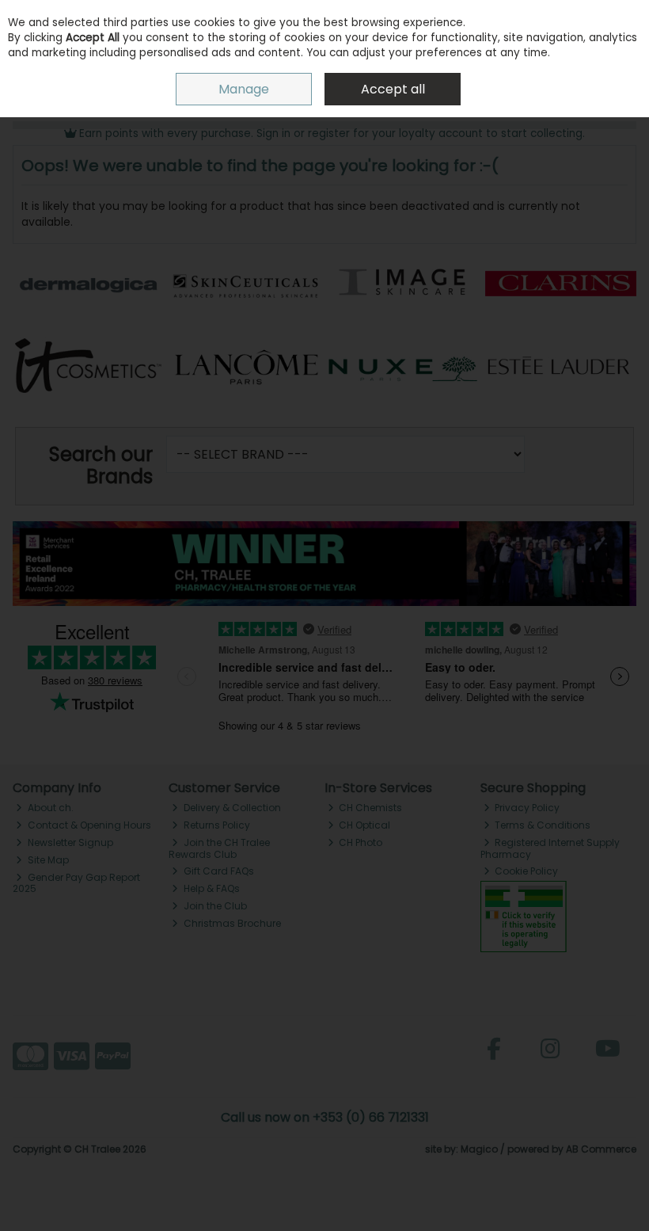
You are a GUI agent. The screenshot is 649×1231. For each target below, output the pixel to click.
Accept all (393, 89)
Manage (243, 89)
